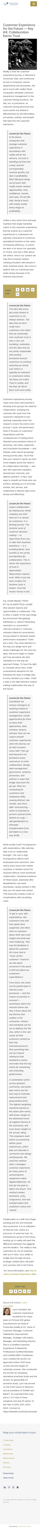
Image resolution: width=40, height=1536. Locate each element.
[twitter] (13, 1487)
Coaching (6, 1445)
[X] (22, 289)
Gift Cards (7, 1467)
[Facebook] (17, 289)
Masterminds (8, 1454)
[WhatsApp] (33, 289)
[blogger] (17, 1487)
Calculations (8, 1449)
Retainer (6, 1463)
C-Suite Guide (8, 1440)
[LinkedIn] (27, 289)
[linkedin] (4, 1487)
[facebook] (9, 1487)
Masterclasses (8, 1458)
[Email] (17, 294)
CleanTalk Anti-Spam (24, 1526)
